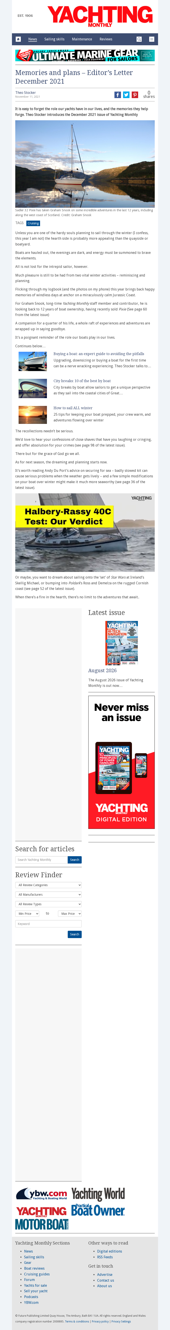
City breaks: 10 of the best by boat (82, 381)
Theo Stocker (25, 93)
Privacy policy (100, 1321)
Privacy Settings (121, 1321)
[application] (85, 532)
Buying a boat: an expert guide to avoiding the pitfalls (99, 354)
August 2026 (102, 670)
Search (74, 860)
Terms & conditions (77, 1321)
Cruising (33, 223)
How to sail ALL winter (73, 408)
